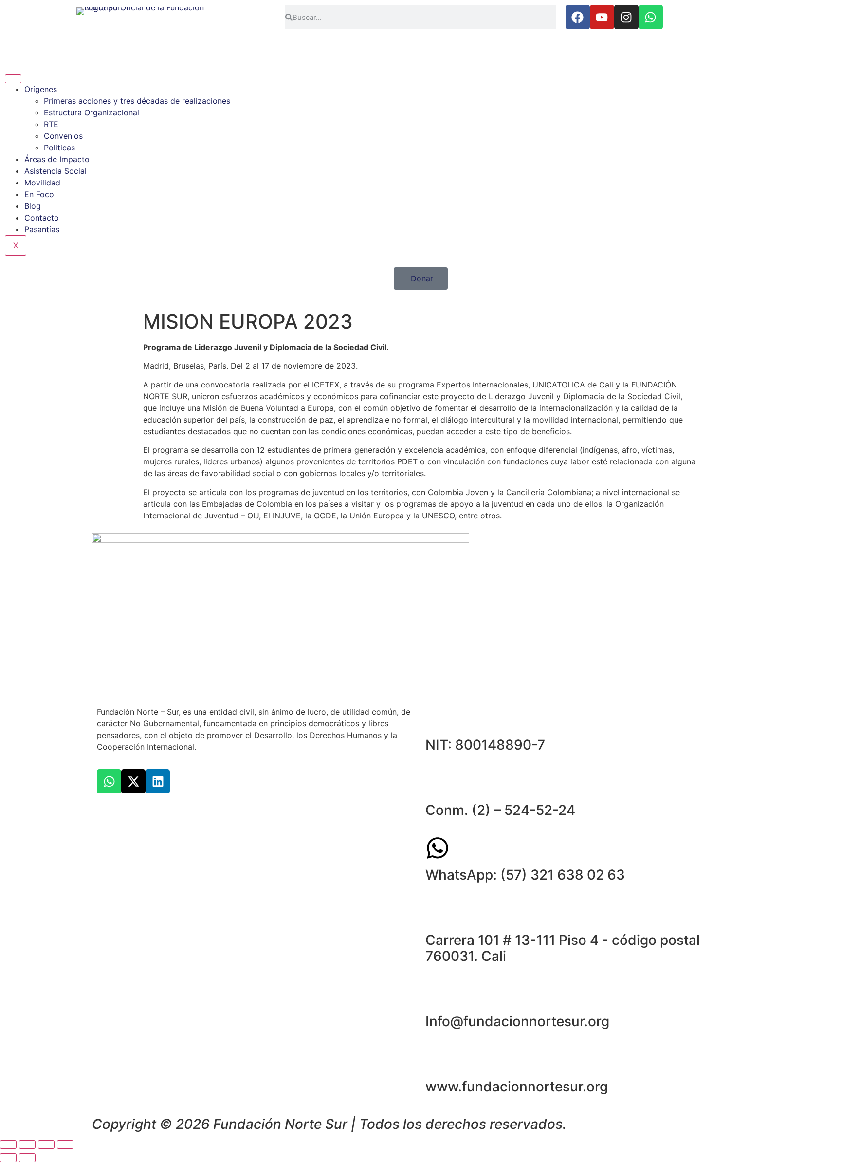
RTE (51, 124)
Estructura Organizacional (91, 112)
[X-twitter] (133, 781)
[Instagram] (626, 17)
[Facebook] (578, 17)
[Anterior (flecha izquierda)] (8, 1157)
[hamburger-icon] (13, 78)
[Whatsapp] (651, 17)
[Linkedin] (158, 781)
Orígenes (40, 89)
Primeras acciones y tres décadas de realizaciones (137, 101)
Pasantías (41, 229)
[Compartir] (46, 1144)
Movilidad (42, 182)
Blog (32, 206)
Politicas (59, 147)
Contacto (41, 217)
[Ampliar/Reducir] (8, 1144)
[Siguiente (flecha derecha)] (27, 1157)
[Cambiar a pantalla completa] (27, 1144)
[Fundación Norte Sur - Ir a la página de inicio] (140, 27)
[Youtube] (602, 17)
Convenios (63, 136)
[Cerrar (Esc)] (65, 1144)
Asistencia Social (55, 171)
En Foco (39, 194)
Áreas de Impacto (57, 159)
